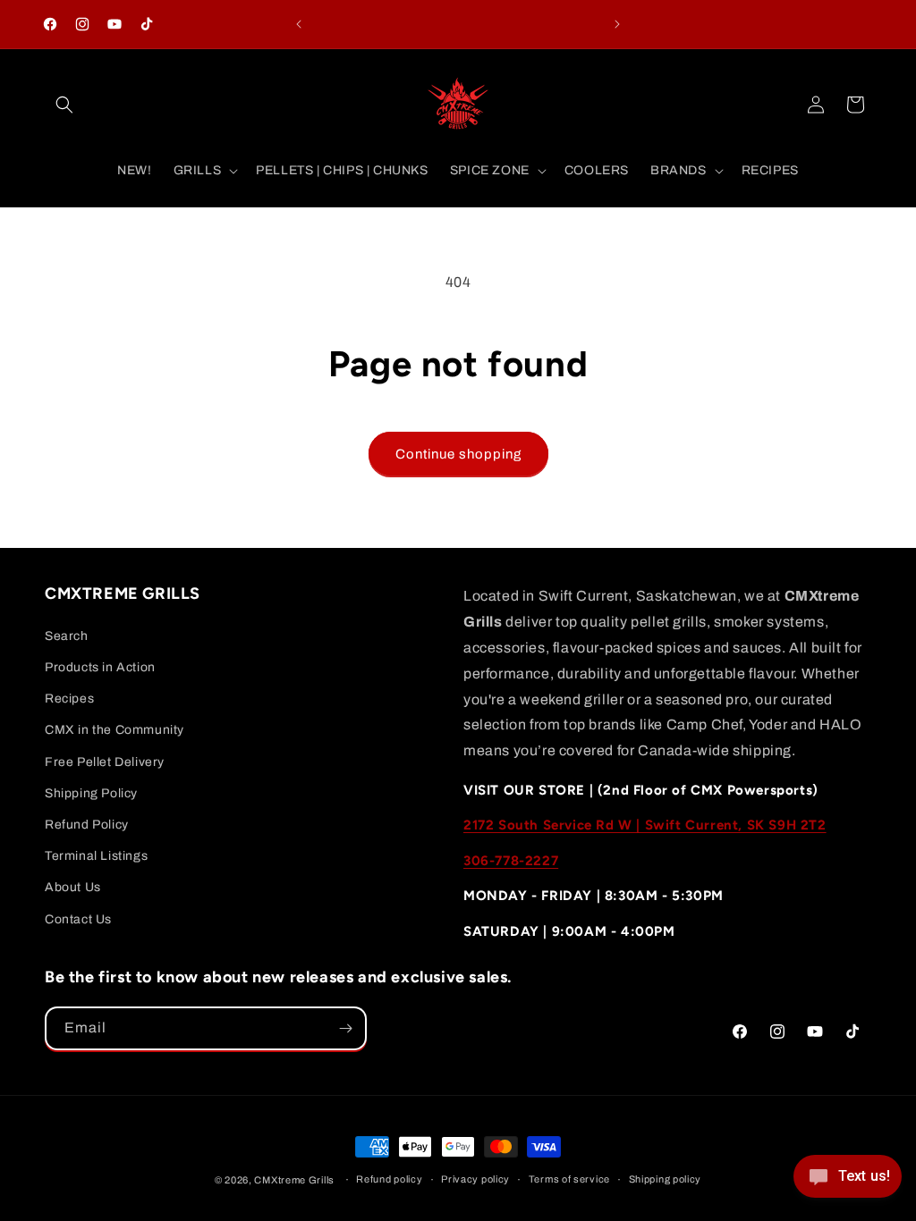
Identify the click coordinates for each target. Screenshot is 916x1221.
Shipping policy (665, 1179)
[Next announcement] (617, 24)
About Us (73, 887)
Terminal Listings (96, 856)
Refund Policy (87, 824)
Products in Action (100, 667)
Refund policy (389, 1179)
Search (67, 636)
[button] (64, 104)
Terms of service (569, 1179)
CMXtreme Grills (294, 1180)
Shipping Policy (91, 793)
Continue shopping (458, 454)
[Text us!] (847, 1182)
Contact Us (78, 919)
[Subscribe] (345, 1028)
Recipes (69, 698)
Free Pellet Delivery (105, 762)
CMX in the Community (114, 730)
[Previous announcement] (298, 24)
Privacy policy (475, 1179)
